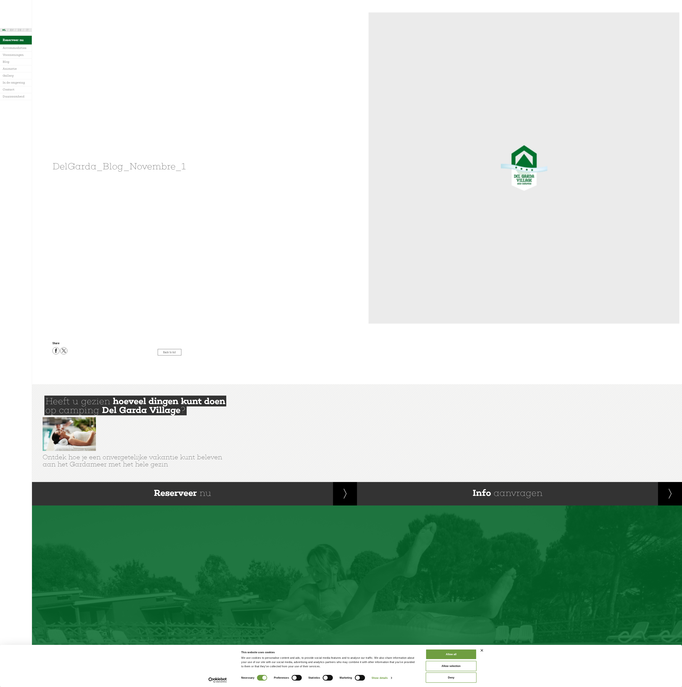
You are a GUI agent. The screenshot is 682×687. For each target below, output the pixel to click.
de (19, 30)
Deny (451, 677)
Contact (8, 89)
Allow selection (451, 665)
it (27, 30)
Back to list (169, 352)
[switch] (297, 678)
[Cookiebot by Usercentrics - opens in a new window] (217, 680)
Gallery (8, 75)
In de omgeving (14, 82)
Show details (380, 677)
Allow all (451, 654)
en (11, 30)
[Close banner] (482, 650)
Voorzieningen (13, 55)
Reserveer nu (13, 40)
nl (4, 30)
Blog (6, 61)
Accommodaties (14, 48)
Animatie (10, 68)
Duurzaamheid (14, 96)
